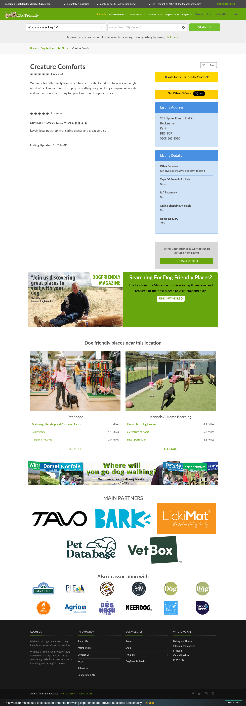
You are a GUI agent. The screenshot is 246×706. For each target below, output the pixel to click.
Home (33, 48)
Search (204, 27)
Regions (186, 15)
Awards (102, 14)
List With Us (220, 14)
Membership (84, 648)
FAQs (81, 662)
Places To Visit (136, 15)
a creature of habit (138, 432)
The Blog (130, 655)
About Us (83, 641)
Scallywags (38, 432)
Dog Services (171, 15)
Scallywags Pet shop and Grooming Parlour (57, 424)
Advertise (83, 668)
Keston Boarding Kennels (141, 424)
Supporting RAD (86, 675)
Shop (209, 14)
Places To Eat (154, 15)
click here (172, 37)
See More (75, 449)
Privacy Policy (68, 694)
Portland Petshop (42, 439)
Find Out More (226, 4)
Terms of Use (85, 694)
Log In (235, 14)
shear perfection (136, 439)
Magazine (199, 14)
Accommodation (117, 15)
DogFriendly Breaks (135, 661)
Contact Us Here (187, 261)
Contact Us (83, 655)
